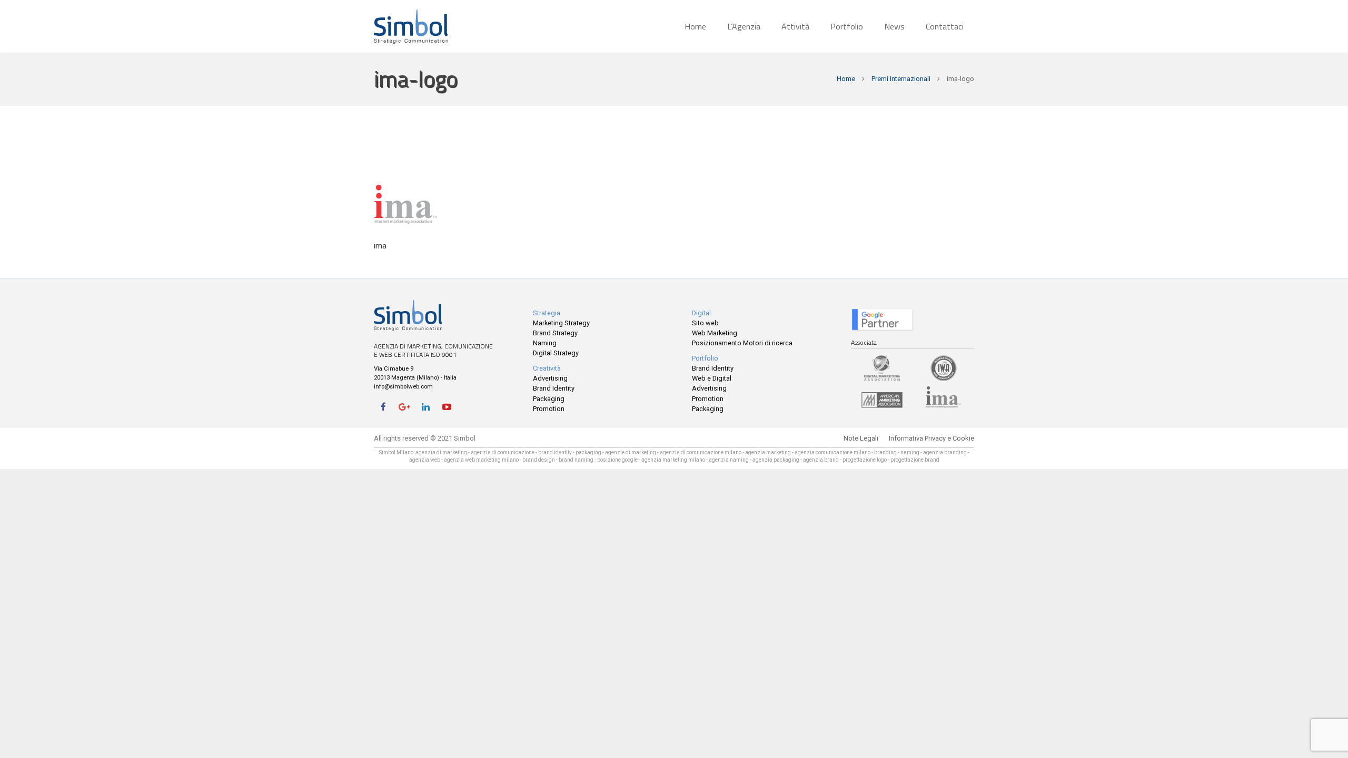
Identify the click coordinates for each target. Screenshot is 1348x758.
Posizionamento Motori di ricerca (742, 343)
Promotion (548, 409)
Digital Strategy (556, 353)
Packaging (548, 399)
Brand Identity (553, 388)
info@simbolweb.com (403, 386)
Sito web (705, 323)
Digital (701, 313)
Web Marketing (714, 333)
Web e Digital (711, 378)
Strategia (546, 313)
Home (846, 79)
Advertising (550, 378)
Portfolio (705, 358)
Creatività (547, 368)
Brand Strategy (555, 333)
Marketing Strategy (561, 323)
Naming (545, 343)
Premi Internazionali (900, 79)
